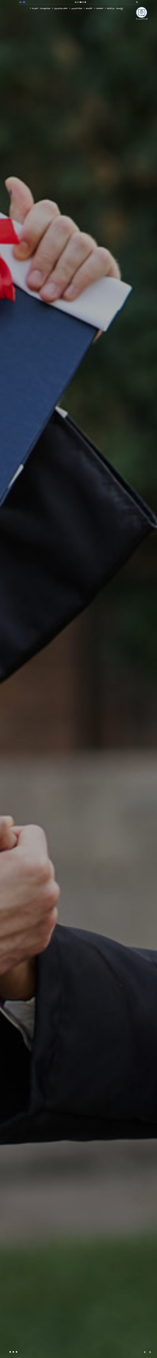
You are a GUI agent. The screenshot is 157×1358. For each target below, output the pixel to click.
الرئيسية (119, 8)
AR (24, 2)
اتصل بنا (35, 8)
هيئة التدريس (76, 8)
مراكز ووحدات (45, 8)
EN (20, 2)
